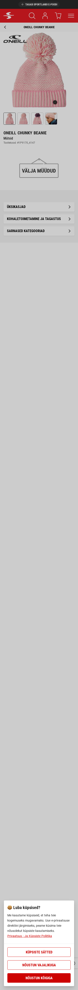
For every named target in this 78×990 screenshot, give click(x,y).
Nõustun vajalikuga (39, 965)
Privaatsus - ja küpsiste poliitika (29, 936)
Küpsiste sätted (39, 952)
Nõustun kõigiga (39, 978)
